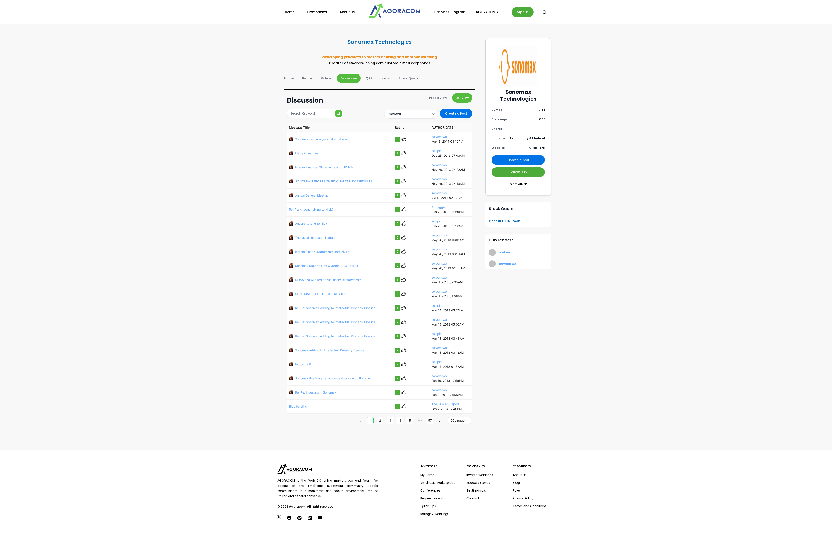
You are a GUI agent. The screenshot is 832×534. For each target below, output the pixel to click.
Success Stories (478, 483)
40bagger (439, 207)
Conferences (430, 490)
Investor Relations (479, 475)
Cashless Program (449, 12)
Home (290, 12)
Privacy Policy (523, 498)
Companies (317, 12)
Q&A (369, 78)
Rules (517, 490)
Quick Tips (428, 506)
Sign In (522, 12)
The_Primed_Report (445, 404)
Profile (307, 78)
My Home (427, 475)
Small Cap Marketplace (437, 483)
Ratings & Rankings (434, 514)
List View (462, 98)
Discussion (348, 78)
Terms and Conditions (529, 506)
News (386, 78)
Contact (472, 498)
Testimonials (476, 490)
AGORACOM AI (487, 12)
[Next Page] (439, 420)
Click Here (537, 148)
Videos (326, 78)
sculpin (437, 151)
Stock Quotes (409, 78)
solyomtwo (439, 137)
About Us (347, 12)
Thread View (437, 98)
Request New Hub (433, 498)
